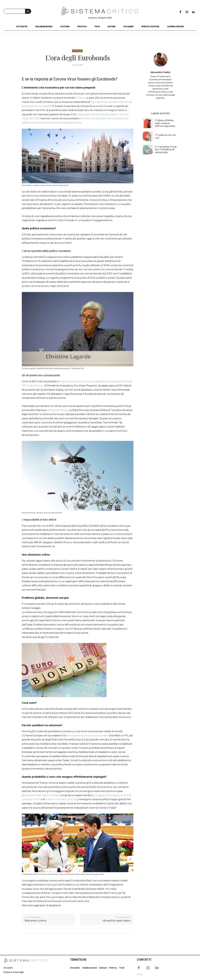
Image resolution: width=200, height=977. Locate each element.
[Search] (28, 11)
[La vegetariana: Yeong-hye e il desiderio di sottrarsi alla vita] (148, 149)
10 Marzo (80, 97)
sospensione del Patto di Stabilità (42, 795)
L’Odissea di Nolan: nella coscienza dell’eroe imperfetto (165, 123)
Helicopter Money (57, 410)
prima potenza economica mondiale (88, 735)
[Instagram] (186, 12)
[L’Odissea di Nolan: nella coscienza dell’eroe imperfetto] (148, 123)
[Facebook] (180, 12)
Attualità (77, 51)
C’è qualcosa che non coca (165, 136)
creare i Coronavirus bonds (61, 799)
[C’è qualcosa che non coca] (148, 136)
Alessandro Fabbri (160, 72)
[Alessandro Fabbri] (160, 59)
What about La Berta (35, 920)
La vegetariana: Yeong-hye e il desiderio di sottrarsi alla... (166, 149)
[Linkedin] (193, 12)
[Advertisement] (160, 204)
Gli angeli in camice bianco (116, 920)
